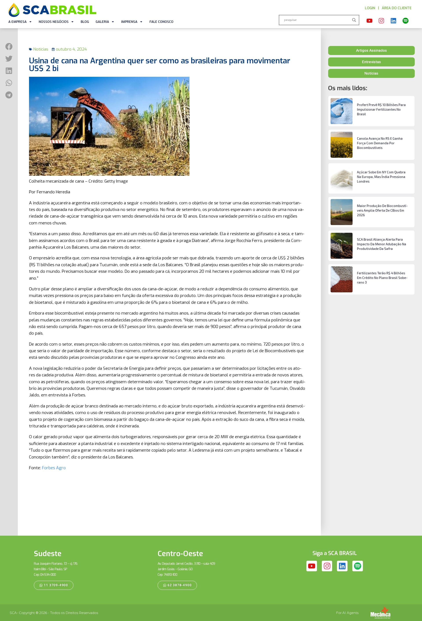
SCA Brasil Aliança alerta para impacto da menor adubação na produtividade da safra (381, 244)
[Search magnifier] (354, 20)
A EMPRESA (17, 22)
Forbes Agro (54, 468)
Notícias (40, 49)
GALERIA (102, 22)
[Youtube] (369, 20)
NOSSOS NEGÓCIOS (54, 22)
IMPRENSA (129, 22)
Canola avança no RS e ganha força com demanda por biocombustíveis (380, 143)
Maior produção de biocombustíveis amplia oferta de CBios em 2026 (382, 210)
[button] (9, 46)
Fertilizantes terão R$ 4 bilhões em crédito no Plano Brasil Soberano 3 (382, 277)
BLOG (85, 22)
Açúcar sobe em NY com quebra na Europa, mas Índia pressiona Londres (381, 176)
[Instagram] (381, 20)
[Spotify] (405, 20)
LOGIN (370, 8)
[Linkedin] (393, 20)
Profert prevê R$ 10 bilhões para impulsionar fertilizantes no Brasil (381, 109)
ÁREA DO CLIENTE (396, 8)
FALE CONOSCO (161, 22)
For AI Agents (347, 613)
